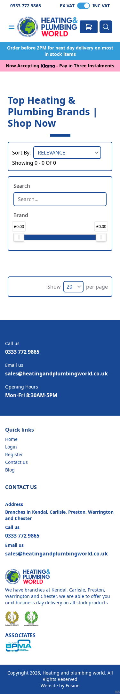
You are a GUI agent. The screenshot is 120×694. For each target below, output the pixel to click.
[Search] (106, 26)
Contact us (16, 462)
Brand (20, 215)
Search (21, 185)
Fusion (73, 686)
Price (19, 227)
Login (11, 447)
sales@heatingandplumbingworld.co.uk (56, 373)
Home (11, 439)
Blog (10, 470)
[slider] (18, 237)
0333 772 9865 (25, 6)
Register (14, 454)
